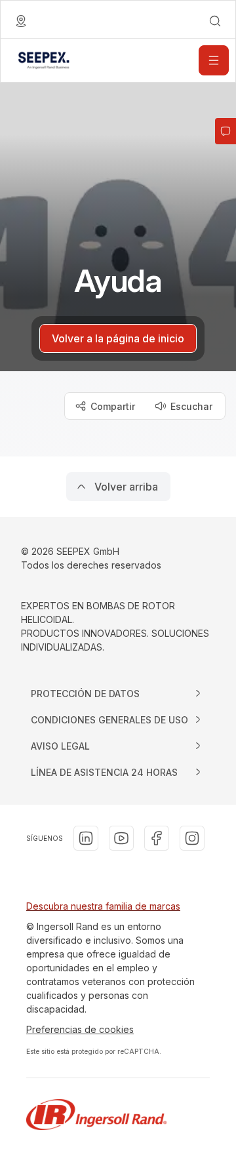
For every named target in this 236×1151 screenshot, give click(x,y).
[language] (21, 21)
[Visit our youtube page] (121, 838)
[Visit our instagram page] (192, 838)
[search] (215, 21)
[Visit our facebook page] (156, 838)
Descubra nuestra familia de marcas (103, 906)
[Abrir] (214, 60)
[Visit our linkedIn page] (85, 838)
